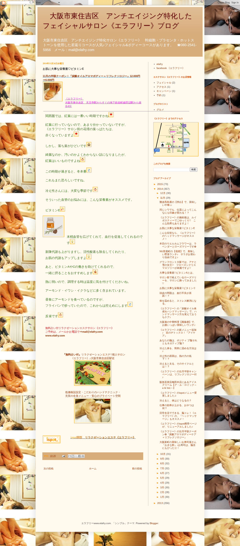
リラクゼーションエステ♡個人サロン (103, 354)
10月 (163, 454)
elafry (160, 64)
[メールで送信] (69, 456)
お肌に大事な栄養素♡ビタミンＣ (178, 288)
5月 (162, 477)
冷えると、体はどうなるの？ (176, 400)
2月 (162, 492)
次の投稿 (48, 468)
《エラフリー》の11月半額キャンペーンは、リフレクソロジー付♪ (178, 374)
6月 (162, 473)
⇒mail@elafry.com (91, 331)
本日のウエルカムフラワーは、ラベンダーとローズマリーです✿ (178, 245)
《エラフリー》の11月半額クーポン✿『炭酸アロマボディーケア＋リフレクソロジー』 (178, 434)
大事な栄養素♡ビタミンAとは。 (177, 272)
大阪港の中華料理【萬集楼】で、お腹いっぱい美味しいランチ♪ (178, 323)
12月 (163, 193)
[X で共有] (76, 456)
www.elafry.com (55, 335)
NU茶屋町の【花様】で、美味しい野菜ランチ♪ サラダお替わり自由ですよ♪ (177, 254)
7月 (162, 468)
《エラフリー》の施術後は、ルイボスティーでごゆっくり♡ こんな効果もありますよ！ (178, 220)
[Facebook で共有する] (79, 456)
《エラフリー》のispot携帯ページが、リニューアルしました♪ (178, 425)
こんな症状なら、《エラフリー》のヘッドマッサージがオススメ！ (178, 235)
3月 (162, 487)
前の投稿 (137, 468)
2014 (160, 188)
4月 (162, 482)
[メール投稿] (63, 456)
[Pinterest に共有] (83, 456)
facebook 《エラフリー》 (171, 68)
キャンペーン (164, 91)
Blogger (154, 523)
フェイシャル (164, 82)
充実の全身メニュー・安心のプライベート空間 (93, 395)
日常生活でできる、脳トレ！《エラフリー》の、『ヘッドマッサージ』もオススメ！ (178, 416)
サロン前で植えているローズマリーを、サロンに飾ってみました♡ (178, 280)
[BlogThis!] (73, 456)
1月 (162, 497)
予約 (159, 95)
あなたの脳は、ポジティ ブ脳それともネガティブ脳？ (178, 342)
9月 (162, 458)
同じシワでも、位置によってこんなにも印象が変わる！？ (178, 211)
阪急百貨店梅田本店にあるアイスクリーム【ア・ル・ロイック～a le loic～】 (178, 385)
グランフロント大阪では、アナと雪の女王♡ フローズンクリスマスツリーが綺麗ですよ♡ (178, 265)
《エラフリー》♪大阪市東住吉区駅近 (93, 358)
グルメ (160, 109)
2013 (160, 503)
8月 (162, 463)
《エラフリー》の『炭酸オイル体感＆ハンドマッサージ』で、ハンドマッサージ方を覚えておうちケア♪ (178, 313)
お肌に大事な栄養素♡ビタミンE (177, 228)
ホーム (92, 468)
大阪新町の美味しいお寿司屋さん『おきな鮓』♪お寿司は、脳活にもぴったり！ (178, 445)
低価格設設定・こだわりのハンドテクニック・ (93, 392)
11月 (163, 197)
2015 (160, 184)
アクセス (161, 86)
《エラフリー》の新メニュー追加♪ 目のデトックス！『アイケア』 (178, 332)
